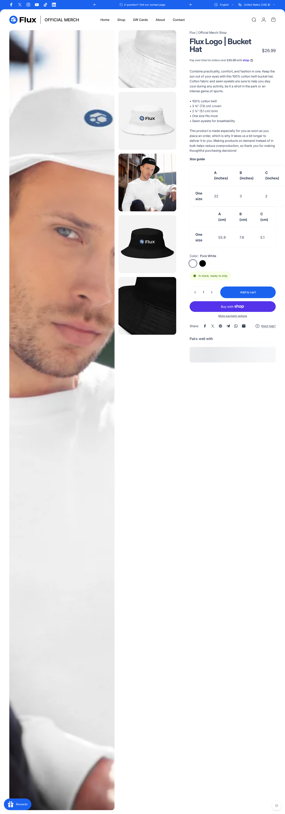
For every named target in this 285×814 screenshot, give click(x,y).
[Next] (190, 4)
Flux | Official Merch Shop (208, 32)
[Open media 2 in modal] (147, 59)
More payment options (232, 316)
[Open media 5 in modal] (147, 244)
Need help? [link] (268, 326)
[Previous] (95, 4)
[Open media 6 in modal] (147, 306)
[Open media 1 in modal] (62, 420)
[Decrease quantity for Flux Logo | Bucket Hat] (194, 292)
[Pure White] (193, 263)
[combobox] (224, 4)
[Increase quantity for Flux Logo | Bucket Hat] (212, 292)
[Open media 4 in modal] (147, 182)
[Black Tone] (202, 263)
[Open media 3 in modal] (147, 121)
